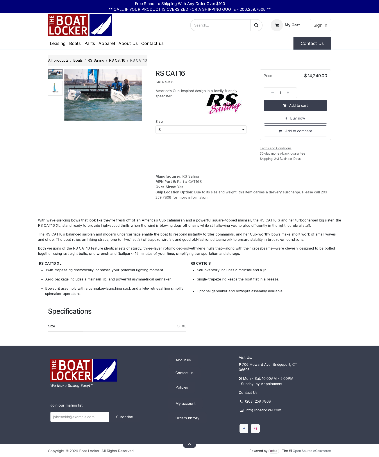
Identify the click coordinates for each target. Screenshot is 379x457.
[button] (68, 95)
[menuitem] (57, 43)
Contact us (184, 373)
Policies (181, 387)
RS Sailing (96, 60)
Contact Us (312, 43)
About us (183, 360)
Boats (78, 60)
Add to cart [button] (298, 105)
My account (185, 403)
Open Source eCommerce (312, 451)
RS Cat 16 (117, 60)
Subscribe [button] (124, 417)
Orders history (187, 418)
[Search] (256, 25)
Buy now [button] (297, 118)
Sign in (320, 25)
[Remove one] (270, 92)
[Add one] (290, 92)
